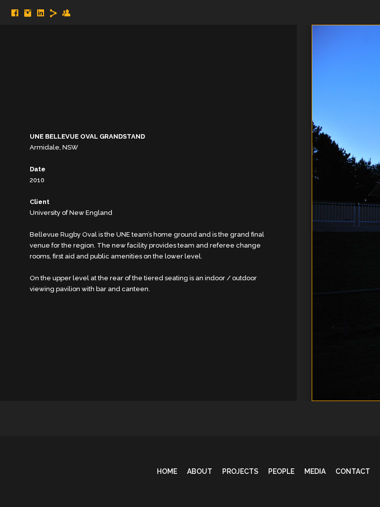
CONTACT (352, 471)
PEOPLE (281, 471)
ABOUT (199, 471)
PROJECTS (240, 471)
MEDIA (315, 471)
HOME (167, 471)
